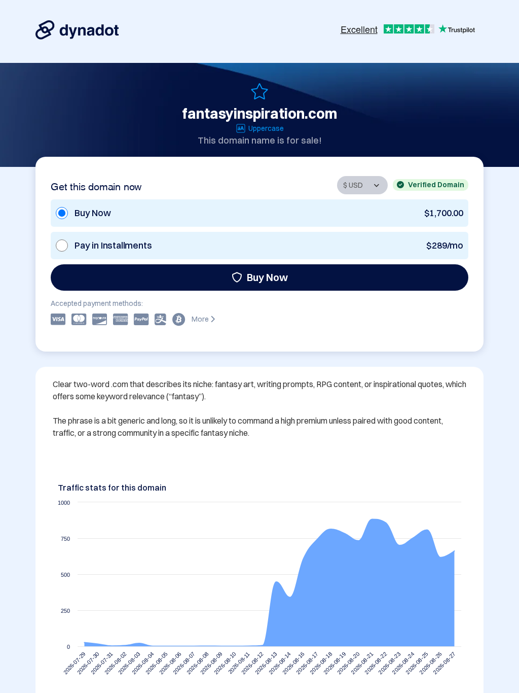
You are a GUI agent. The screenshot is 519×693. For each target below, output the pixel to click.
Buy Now (267, 277)
